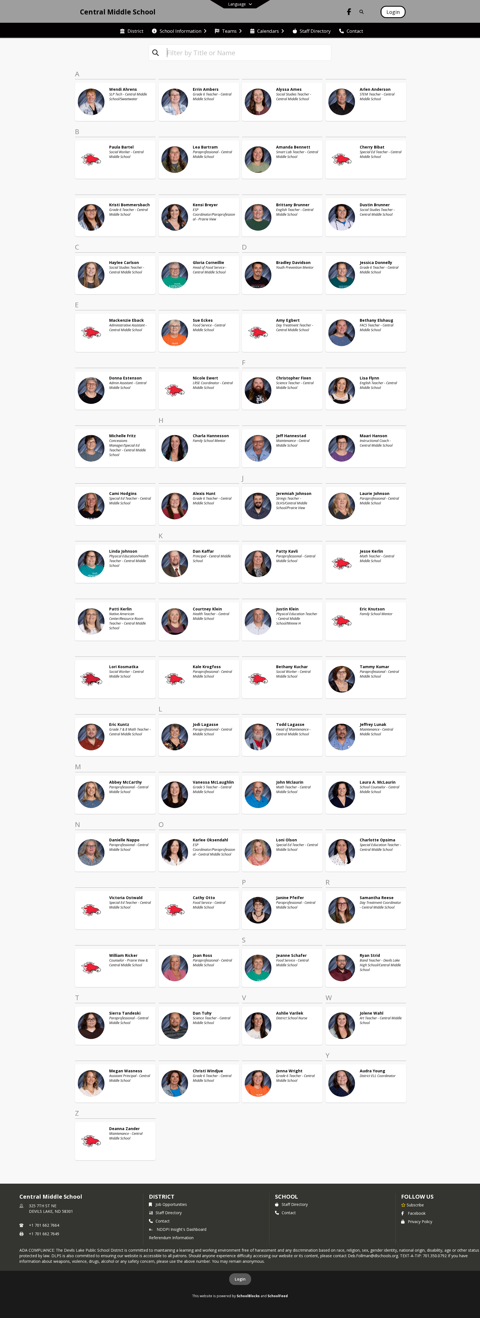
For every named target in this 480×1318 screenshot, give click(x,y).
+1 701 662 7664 (44, 1225)
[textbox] (247, 52)
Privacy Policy (420, 1221)
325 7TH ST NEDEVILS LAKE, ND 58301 (51, 1208)
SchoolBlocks (248, 1296)
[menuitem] (131, 30)
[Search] (360, 11)
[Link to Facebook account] (349, 12)
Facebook (417, 1213)
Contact (163, 1221)
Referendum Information (171, 1237)
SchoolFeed (278, 1296)
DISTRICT (161, 1196)
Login (240, 1279)
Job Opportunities (171, 1204)
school (286, 1196)
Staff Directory (169, 1212)
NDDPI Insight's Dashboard (181, 1229)
